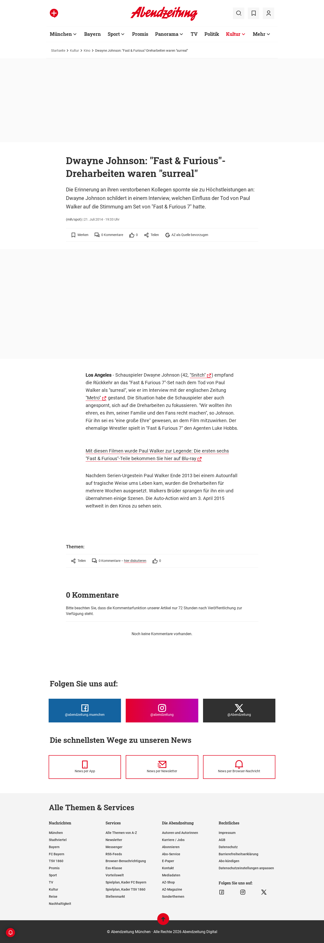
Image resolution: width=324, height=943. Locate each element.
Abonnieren (171, 847)
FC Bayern (56, 854)
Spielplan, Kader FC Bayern (126, 882)
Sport (114, 34)
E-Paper (168, 861)
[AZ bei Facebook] (222, 892)
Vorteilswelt (115, 875)
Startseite (58, 50)
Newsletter (114, 840)
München (61, 34)
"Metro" (93, 398)
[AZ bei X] (264, 892)
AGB (222, 840)
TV (194, 34)
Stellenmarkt (115, 896)
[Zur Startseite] (164, 20)
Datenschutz (228, 847)
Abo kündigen (229, 861)
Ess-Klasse (114, 868)
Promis (140, 34)
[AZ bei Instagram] (243, 892)
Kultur (233, 34)
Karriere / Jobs (173, 840)
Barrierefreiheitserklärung (238, 854)
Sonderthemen (173, 896)
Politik (211, 34)
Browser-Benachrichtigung (126, 861)
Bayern (92, 34)
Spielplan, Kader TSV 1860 (125, 889)
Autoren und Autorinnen (180, 833)
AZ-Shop (168, 882)
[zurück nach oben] (163, 921)
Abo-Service (171, 854)
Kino (87, 50)
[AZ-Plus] (54, 13)
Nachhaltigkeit (60, 904)
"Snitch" (198, 375)
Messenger (114, 847)
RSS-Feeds (114, 854)
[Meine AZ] (268, 13)
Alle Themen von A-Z (121, 833)
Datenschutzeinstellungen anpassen (246, 868)
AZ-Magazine (172, 889)
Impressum (227, 833)
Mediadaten (171, 875)
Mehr (259, 34)
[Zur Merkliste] (253, 13)
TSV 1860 (56, 861)
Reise (53, 896)
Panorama (166, 34)
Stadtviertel (58, 840)
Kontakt (168, 868)
